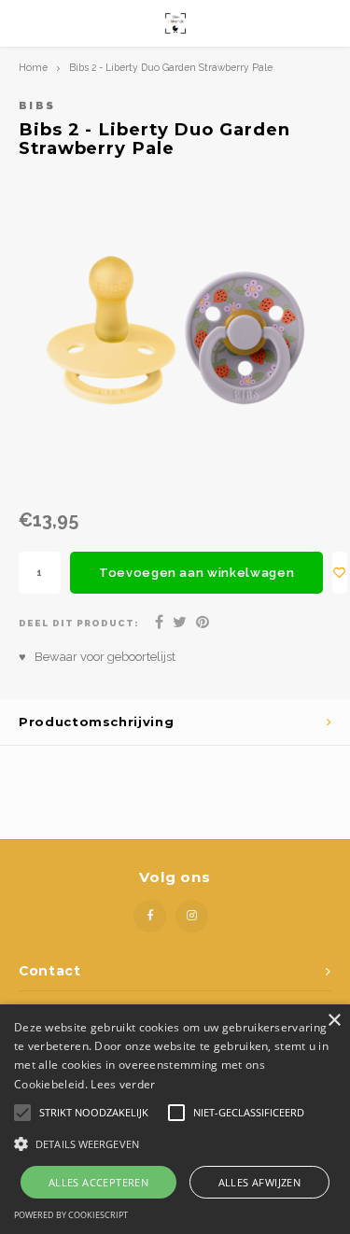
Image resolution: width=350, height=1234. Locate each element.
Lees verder (123, 1084)
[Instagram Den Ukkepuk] (191, 916)
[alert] (175, 1119)
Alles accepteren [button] (98, 1182)
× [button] (334, 1021)
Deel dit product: (79, 623)
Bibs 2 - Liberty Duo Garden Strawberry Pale (171, 67)
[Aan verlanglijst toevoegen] (339, 573)
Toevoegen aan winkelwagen (196, 573)
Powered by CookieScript (71, 1215)
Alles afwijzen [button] (259, 1182)
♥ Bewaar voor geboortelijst (97, 657)
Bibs (37, 105)
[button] (175, 1143)
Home (33, 67)
